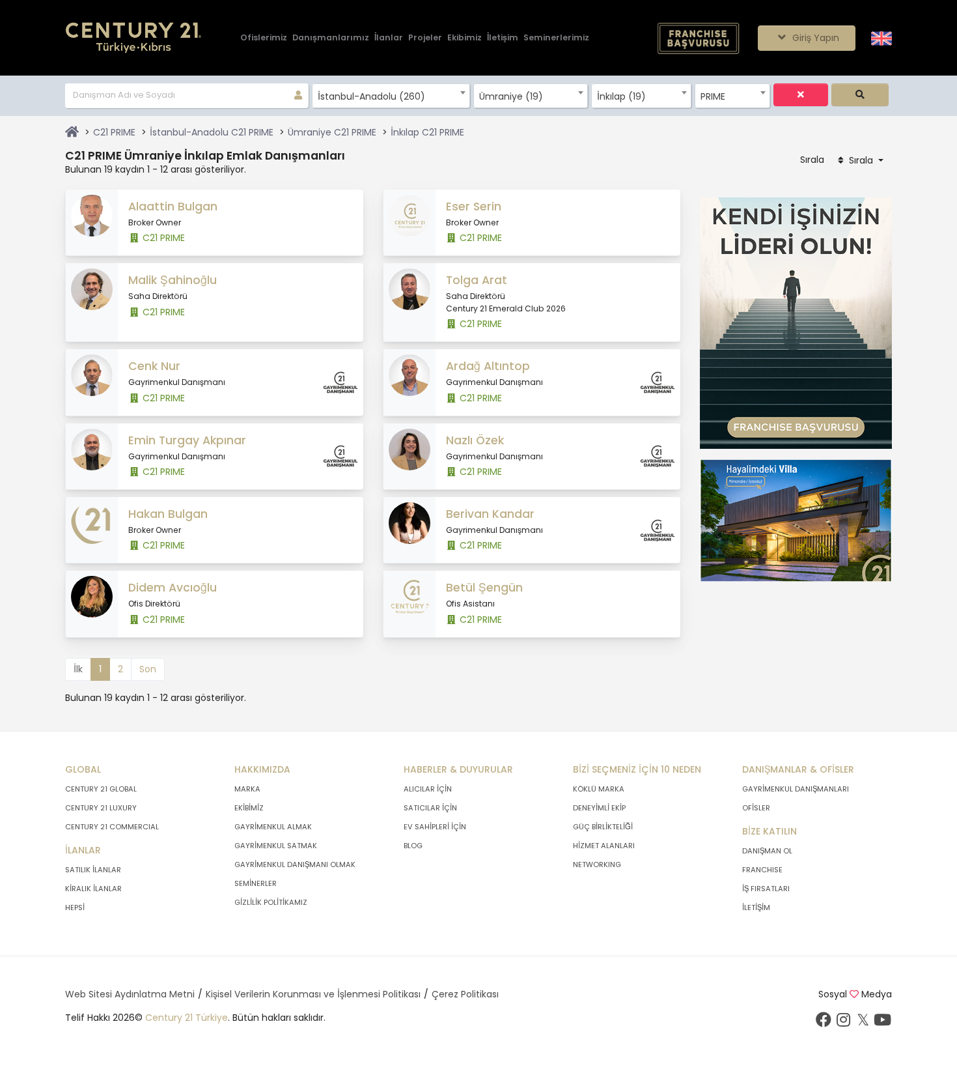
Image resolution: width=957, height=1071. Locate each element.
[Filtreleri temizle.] (800, 94)
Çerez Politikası (465, 994)
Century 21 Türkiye (186, 1017)
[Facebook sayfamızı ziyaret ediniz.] (823, 1023)
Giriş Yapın (814, 37)
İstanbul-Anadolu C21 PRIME (211, 132)
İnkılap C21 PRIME (427, 132)
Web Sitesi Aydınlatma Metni (130, 994)
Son (147, 669)
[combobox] (391, 95)
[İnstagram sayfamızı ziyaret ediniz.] (843, 1023)
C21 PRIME (114, 132)
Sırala (861, 160)
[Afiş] (796, 322)
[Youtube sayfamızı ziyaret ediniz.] (882, 1023)
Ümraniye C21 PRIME (332, 132)
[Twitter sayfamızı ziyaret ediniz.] (862, 1023)
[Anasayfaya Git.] (133, 38)
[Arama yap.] (860, 94)
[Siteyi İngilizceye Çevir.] (881, 37)
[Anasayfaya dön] (72, 132)
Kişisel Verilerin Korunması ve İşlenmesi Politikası (313, 994)
